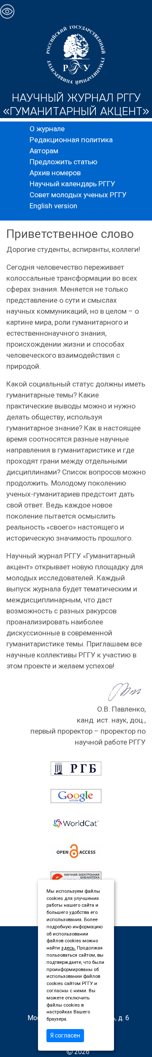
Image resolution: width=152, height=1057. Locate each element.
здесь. (68, 948)
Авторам (44, 150)
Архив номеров (55, 172)
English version (53, 205)
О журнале (47, 128)
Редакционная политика (71, 139)
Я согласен (65, 1035)
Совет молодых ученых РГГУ (78, 194)
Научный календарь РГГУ (72, 183)
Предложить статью (64, 161)
